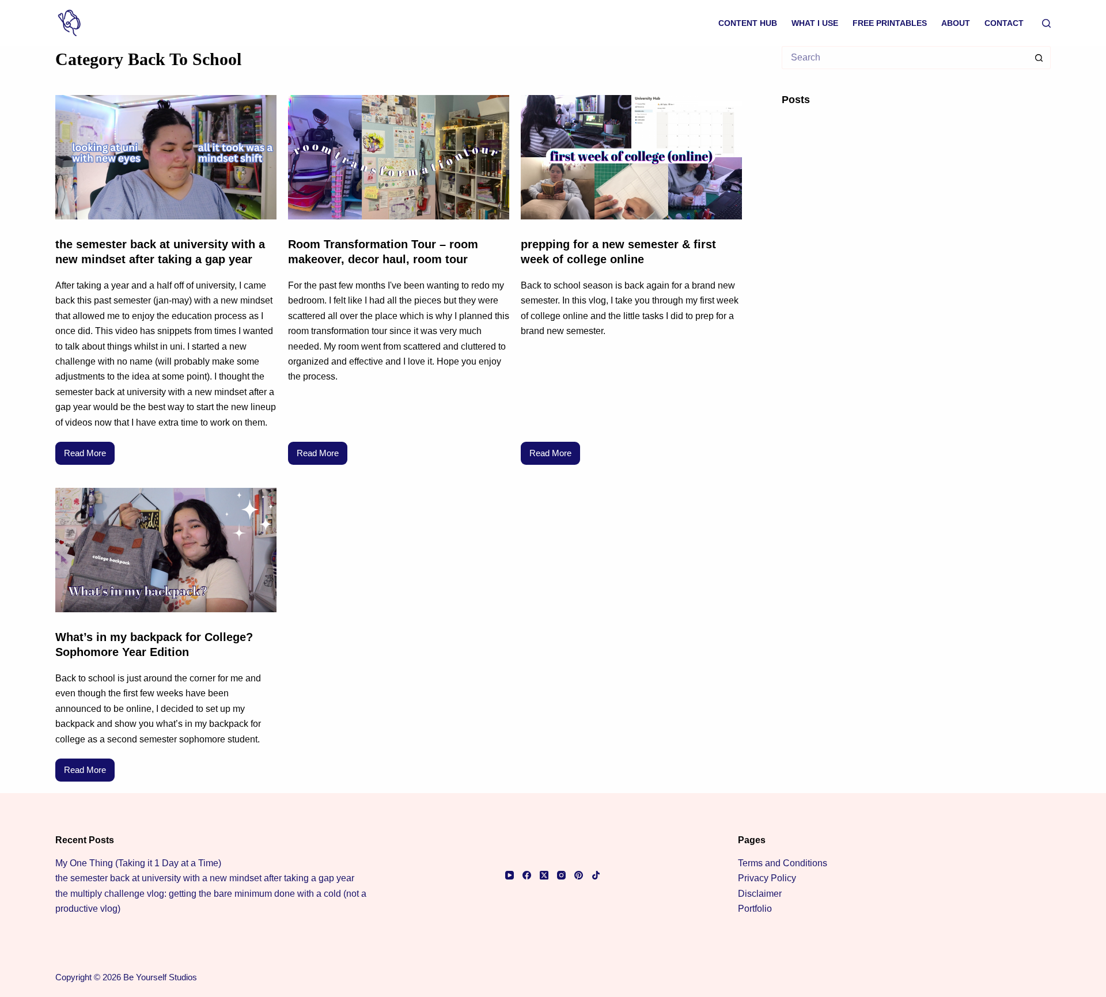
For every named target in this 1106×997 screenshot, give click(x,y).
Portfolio (755, 908)
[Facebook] (526, 875)
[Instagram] (561, 875)
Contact (1004, 23)
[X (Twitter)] (544, 875)
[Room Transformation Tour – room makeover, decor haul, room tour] (398, 157)
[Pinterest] (578, 875)
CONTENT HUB (747, 23)
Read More (89, 450)
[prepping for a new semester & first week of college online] (631, 157)
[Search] (1046, 23)
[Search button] (1039, 57)
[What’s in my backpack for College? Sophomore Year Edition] (165, 550)
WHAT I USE (814, 23)
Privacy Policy (767, 878)
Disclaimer (760, 894)
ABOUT (955, 23)
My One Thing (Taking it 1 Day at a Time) (138, 863)
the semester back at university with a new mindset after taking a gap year (204, 878)
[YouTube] (509, 875)
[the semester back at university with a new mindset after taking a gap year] (165, 157)
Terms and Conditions (782, 863)
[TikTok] (596, 875)
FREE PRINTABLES (890, 23)
